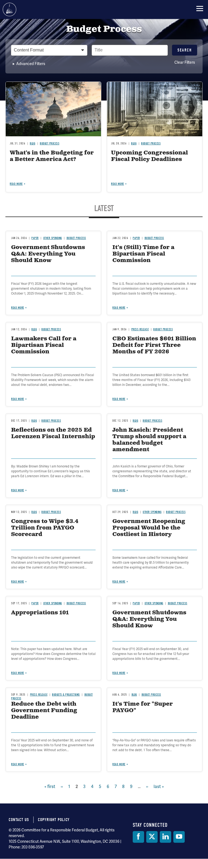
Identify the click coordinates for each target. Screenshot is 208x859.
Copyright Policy (54, 819)
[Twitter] (152, 837)
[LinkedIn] (165, 837)
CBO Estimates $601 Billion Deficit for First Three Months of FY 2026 (154, 345)
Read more (17, 399)
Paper (35, 603)
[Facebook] (138, 837)
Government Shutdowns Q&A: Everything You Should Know (149, 619)
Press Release (140, 329)
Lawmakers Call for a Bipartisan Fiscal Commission (43, 345)
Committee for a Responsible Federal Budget (9, 9)
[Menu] (199, 8)
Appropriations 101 (40, 612)
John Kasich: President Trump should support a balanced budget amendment (149, 440)
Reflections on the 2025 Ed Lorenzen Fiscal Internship (53, 433)
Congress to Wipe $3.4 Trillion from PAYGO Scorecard (45, 528)
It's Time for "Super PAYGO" (142, 707)
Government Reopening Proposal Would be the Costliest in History (148, 528)
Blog (34, 329)
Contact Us (19, 819)
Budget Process (51, 329)
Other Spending (152, 512)
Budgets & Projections (66, 694)
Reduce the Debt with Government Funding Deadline (44, 710)
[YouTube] (179, 837)
